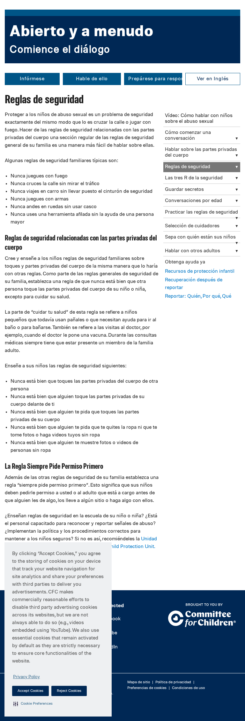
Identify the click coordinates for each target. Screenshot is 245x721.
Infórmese (32, 79)
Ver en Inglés (213, 79)
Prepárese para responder (155, 79)
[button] (33, 704)
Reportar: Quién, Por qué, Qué (198, 296)
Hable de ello (92, 79)
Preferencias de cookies (147, 688)
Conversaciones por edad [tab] (193, 200)
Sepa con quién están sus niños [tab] (200, 237)
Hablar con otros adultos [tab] (192, 251)
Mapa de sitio (138, 682)
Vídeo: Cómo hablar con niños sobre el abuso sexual (199, 118)
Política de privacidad (173, 682)
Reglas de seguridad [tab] (187, 166)
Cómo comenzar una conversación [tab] (188, 135)
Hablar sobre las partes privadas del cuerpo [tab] (201, 152)
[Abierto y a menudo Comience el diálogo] (122, 59)
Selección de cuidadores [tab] (192, 226)
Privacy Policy (26, 677)
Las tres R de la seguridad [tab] (194, 178)
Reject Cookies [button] (69, 691)
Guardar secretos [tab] (184, 189)
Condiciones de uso (188, 688)
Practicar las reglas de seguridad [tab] (201, 212)
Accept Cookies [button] (30, 691)
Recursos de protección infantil (199, 271)
